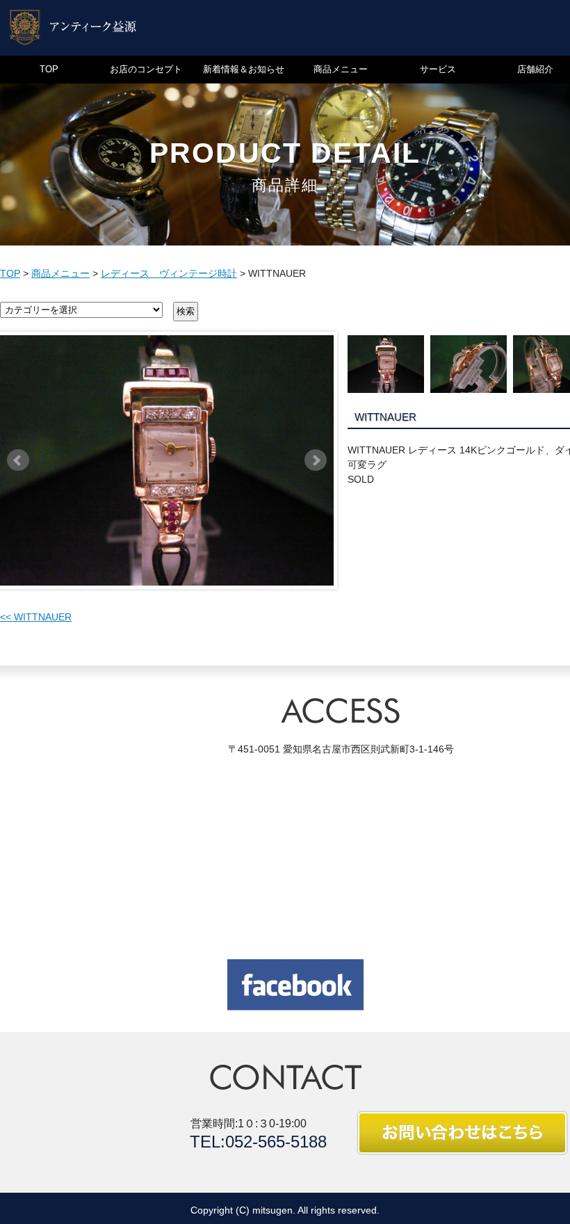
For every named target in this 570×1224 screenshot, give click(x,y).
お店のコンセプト (146, 69)
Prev (18, 460)
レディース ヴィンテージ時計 (169, 273)
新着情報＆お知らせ (243, 69)
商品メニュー (341, 69)
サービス (438, 69)
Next (315, 460)
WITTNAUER (36, 616)
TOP (49, 69)
